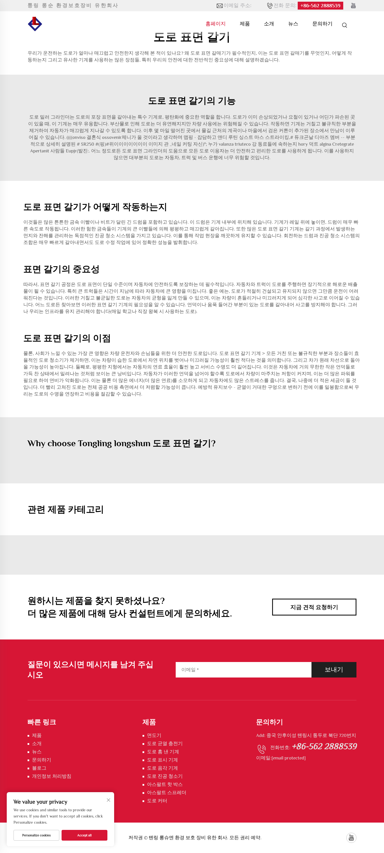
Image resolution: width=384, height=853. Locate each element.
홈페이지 (215, 23)
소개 (269, 23)
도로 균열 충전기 (165, 743)
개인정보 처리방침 (51, 776)
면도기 (154, 735)
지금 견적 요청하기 (314, 607)
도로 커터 (157, 800)
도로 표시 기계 (162, 760)
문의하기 (322, 23)
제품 (245, 23)
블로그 (39, 768)
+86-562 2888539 (320, 5)
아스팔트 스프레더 (166, 792)
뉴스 (293, 23)
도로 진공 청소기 (165, 776)
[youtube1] (353, 5)
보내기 (334, 669)
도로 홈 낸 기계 (163, 751)
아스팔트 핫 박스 (165, 784)
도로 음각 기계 (162, 768)
